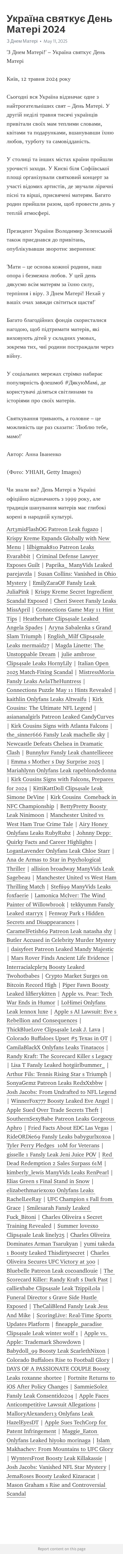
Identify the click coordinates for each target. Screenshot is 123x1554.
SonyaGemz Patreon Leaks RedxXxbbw (55, 1082)
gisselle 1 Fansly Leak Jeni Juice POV (51, 1154)
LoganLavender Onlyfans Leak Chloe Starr (58, 850)
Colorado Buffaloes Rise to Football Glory (58, 1359)
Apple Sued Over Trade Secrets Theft (52, 1109)
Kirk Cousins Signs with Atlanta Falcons (59, 725)
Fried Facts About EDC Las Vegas (68, 1127)
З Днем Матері (22, 41)
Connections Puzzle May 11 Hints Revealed (59, 690)
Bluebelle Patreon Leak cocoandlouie (52, 1270)
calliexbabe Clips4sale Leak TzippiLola (53, 1288)
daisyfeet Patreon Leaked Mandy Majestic (62, 949)
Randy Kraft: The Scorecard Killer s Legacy (59, 1056)
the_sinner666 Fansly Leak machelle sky (56, 734)
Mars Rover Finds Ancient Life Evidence (60, 957)
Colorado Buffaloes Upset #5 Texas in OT (57, 1038)
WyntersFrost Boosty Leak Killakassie (56, 1458)
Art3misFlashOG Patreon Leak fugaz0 (52, 529)
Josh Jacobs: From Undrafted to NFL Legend (61, 1092)
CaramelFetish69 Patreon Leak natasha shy (59, 931)
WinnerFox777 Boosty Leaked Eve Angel (60, 1100)
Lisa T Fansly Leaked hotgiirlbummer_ (58, 1065)
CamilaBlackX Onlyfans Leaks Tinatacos (55, 1047)
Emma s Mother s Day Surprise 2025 (55, 761)
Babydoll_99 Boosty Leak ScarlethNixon (56, 1350)
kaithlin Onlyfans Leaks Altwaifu (46, 699)
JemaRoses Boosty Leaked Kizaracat (51, 1476)
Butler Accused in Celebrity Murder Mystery (61, 940)
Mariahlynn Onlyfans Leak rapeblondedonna (61, 770)
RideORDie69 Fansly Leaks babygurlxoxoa (59, 1136)
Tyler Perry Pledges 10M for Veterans (53, 1145)
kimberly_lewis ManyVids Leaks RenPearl (58, 1172)
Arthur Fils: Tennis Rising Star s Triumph (57, 1074)
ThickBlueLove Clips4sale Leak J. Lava (53, 1029)
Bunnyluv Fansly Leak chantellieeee (69, 752)
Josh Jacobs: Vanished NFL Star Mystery (56, 1467)
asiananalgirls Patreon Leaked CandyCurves (60, 716)
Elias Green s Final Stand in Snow (48, 1181)
